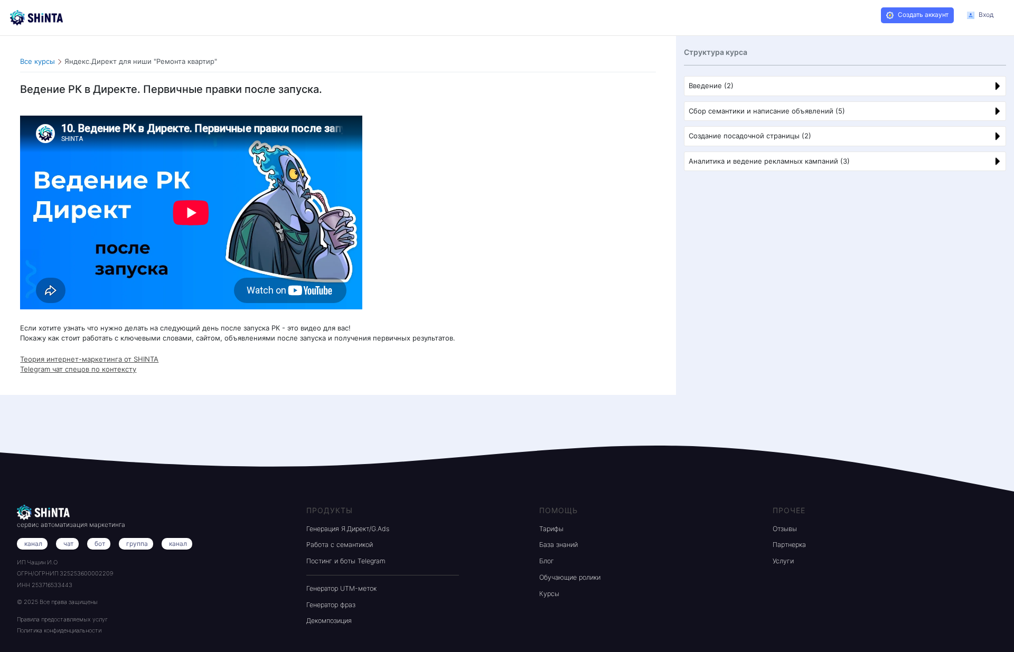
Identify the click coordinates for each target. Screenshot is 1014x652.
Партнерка (789, 545)
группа (137, 543)
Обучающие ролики (569, 577)
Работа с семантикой (339, 545)
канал (178, 543)
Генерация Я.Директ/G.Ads (347, 529)
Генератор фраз (330, 605)
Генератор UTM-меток (341, 588)
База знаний (558, 545)
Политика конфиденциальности (59, 630)
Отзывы (785, 529)
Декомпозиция (329, 621)
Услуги (783, 561)
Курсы (549, 594)
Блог (546, 561)
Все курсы (37, 61)
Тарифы (551, 529)
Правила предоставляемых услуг (62, 619)
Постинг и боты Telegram (346, 561)
